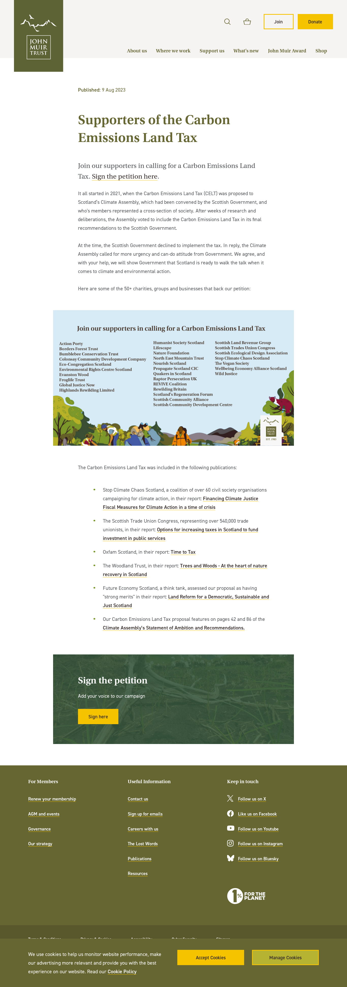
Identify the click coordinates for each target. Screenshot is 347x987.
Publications (139, 859)
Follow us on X (252, 799)
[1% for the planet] (246, 896)
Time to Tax (183, 552)
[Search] (227, 22)
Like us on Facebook (257, 814)
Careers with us (143, 829)
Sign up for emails (145, 814)
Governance (39, 829)
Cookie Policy (122, 971)
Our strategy (40, 844)
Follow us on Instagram (260, 844)
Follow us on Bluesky (258, 859)
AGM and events (43, 814)
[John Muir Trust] (38, 36)
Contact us (138, 799)
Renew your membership (52, 799)
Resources (138, 873)
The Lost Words (143, 844)
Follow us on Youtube (258, 829)
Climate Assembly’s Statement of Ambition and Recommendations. (174, 627)
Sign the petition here (124, 176)
